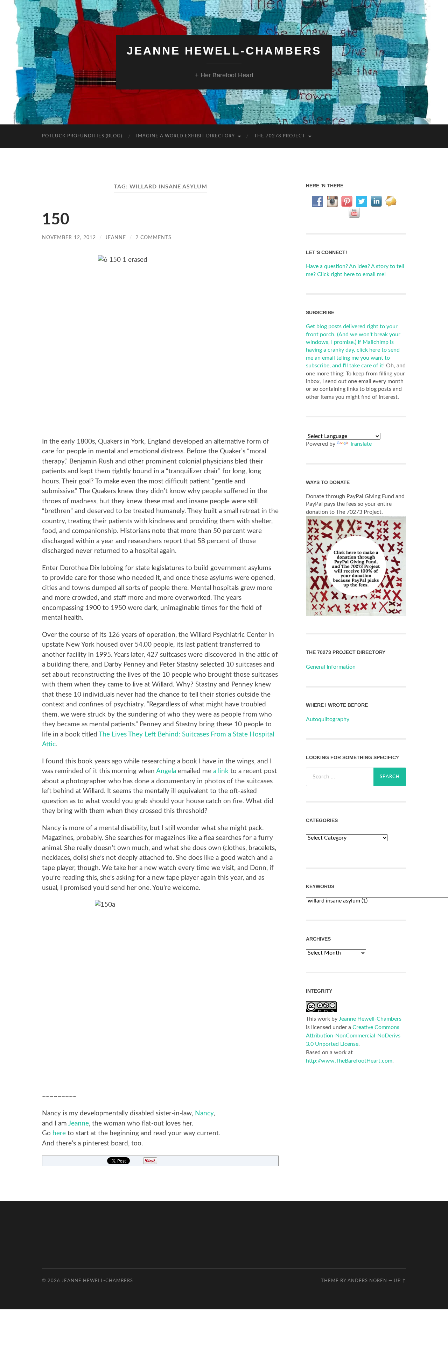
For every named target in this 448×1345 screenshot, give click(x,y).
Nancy (204, 1113)
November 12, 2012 (69, 237)
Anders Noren (367, 1281)
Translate (361, 444)
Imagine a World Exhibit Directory (185, 136)
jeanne (115, 237)
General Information (331, 667)
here (59, 1133)
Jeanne (78, 1123)
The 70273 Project (279, 136)
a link (221, 771)
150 (55, 220)
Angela (166, 771)
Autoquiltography (327, 719)
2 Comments (153, 237)
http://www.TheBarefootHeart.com (349, 1061)
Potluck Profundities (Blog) (82, 136)
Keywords (320, 886)
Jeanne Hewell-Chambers (224, 50)
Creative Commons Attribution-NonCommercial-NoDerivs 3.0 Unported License (353, 1035)
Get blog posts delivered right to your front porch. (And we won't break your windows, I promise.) (353, 334)
